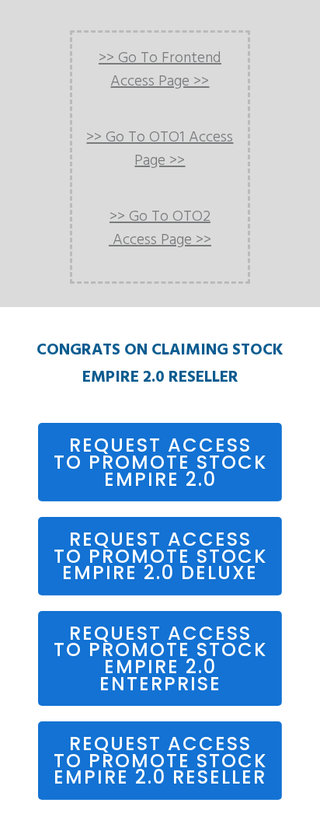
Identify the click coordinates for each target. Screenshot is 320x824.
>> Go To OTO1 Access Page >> (159, 149)
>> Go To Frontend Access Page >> (160, 70)
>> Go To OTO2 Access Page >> (160, 228)
